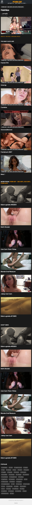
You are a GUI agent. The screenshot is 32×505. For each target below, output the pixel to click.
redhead (16, 488)
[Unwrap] (16, 74)
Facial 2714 (5, 63)
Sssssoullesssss (6, 130)
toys (12, 493)
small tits (19, 491)
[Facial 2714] (16, 52)
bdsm (20, 470)
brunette (5, 474)
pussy (9, 488)
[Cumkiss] (16, 97)
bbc (15, 470)
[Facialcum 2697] (16, 141)
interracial (5, 481)
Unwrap (3, 85)
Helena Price (16, 36)
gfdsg (9, 36)
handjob (12, 479)
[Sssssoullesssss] (16, 119)
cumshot (26, 474)
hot (26, 479)
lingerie (19, 481)
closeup (12, 474)
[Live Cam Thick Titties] (16, 239)
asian (26, 467)
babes (9, 470)
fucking (21, 477)
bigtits (4, 472)
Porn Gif (17, 1)
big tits (10, 472)
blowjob (24, 472)
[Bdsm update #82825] (16, 194)
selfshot (5, 491)
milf (13, 484)
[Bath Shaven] (16, 216)
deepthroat (14, 477)
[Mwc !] (16, 164)
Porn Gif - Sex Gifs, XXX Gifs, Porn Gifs (12, 60)
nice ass (19, 484)
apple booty (18, 467)
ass (3, 470)
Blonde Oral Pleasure (8, 272)
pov (4, 488)
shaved (12, 491)
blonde (17, 472)
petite (16, 486)
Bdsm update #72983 (8, 316)
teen (25, 491)
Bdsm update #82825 (8, 205)
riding (22, 488)
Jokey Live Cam (6, 294)
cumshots (5, 477)
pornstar (23, 486)
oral (4, 486)
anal (11, 467)
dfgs (3, 36)
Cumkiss (4, 107)
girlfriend (5, 479)
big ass (27, 470)
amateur (5, 467)
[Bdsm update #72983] (16, 306)
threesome (5, 493)
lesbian (13, 481)
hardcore (20, 479)
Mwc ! (3, 174)
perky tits (10, 486)
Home (16, 503)
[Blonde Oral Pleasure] (16, 261)
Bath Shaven (5, 227)
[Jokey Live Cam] (16, 283)
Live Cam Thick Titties (8, 249)
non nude (27, 484)
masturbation (6, 484)
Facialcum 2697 (6, 152)
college (19, 474)
